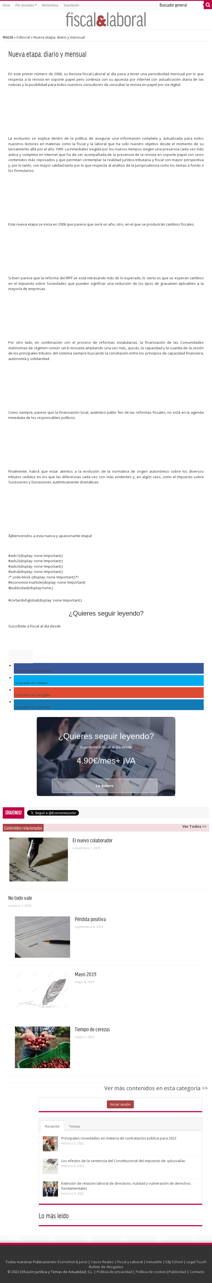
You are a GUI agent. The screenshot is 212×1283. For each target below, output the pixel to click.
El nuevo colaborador (93, 840)
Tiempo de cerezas (92, 1029)
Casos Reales (102, 1261)
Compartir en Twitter (31, 682)
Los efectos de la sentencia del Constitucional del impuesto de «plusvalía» (123, 1160)
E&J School (174, 1261)
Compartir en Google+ (32, 694)
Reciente (52, 1126)
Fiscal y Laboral (130, 1261)
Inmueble (154, 1261)
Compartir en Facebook (33, 670)
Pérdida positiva (90, 919)
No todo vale (20, 898)
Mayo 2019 (85, 974)
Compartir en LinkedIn (32, 707)
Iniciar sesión (120, 1104)
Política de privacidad (114, 1271)
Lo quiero (20, 656)
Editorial (23, 37)
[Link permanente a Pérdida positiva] (42, 937)
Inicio (6, 5)
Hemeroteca (50, 5)
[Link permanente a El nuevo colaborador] (38, 859)
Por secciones (24, 5)
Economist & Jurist (72, 1261)
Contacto (197, 1271)
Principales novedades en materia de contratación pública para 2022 (118, 1138)
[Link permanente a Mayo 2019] (42, 992)
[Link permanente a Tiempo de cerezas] (42, 1047)
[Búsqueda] (208, 5)
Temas (74, 1126)
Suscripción (71, 5)
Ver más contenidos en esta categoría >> (156, 1088)
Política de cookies (151, 1271)
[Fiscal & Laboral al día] (106, 19)
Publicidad (177, 1271)
